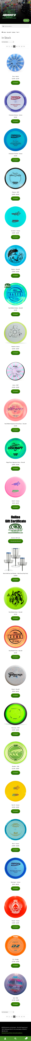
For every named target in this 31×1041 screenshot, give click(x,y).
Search (15, 1038)
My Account (5, 1038)
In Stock (13, 32)
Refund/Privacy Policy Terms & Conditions (12, 1033)
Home (4, 32)
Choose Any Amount (15, 541)
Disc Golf (9, 32)
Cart (24, 1037)
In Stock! (15, 82)
